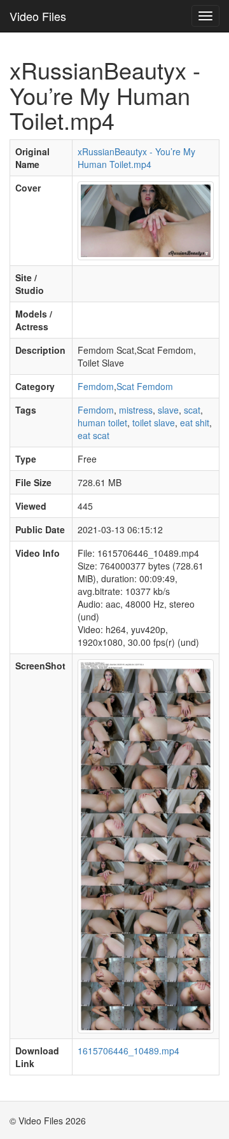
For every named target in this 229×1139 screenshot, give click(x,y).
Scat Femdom (144, 386)
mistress (136, 409)
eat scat (93, 435)
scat (192, 409)
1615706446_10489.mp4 (128, 1050)
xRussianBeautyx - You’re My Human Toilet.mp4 (136, 158)
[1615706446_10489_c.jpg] (146, 219)
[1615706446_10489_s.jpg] (146, 845)
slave (168, 409)
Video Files (38, 16)
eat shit (194, 422)
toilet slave (153, 422)
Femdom (96, 386)
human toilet (102, 422)
